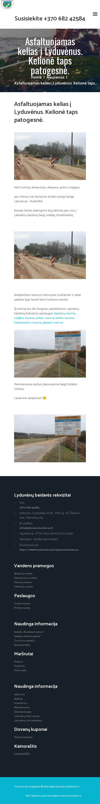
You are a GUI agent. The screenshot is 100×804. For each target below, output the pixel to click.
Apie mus (19, 694)
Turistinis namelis (24, 640)
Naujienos (55, 78)
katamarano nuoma (28, 322)
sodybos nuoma (24, 318)
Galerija (18, 698)
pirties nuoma (45, 318)
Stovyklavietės (22, 645)
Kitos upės (20, 670)
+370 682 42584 (64, 19)
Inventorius (20, 703)
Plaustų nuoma (23, 582)
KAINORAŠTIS (22, 754)
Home (36, 78)
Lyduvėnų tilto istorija (26, 716)
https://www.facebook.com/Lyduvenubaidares (49, 550)
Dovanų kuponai (23, 737)
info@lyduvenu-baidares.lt (36, 528)
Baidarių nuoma (23, 573)
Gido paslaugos (23, 712)
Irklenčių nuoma (23, 586)
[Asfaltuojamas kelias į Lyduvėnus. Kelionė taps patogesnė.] (50, 156)
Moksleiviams (22, 707)
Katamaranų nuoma (25, 578)
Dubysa (18, 661)
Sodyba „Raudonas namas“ (29, 632)
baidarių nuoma (64, 313)
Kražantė (19, 666)
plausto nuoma (53, 322)
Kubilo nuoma (22, 603)
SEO (28, 796)
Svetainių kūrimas (42, 796)
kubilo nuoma (65, 318)
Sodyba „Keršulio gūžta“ (27, 636)
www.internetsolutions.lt (67, 796)
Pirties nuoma (22, 608)
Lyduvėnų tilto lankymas (28, 720)
